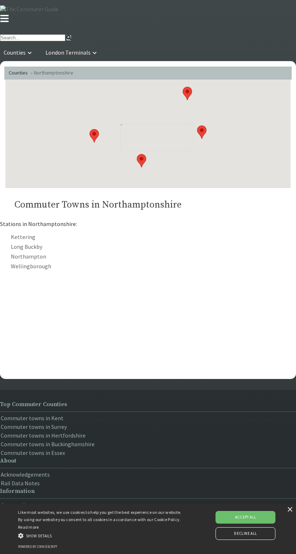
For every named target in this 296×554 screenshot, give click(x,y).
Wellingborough (31, 266)
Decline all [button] (245, 533)
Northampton (28, 256)
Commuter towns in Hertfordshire (43, 435)
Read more (28, 527)
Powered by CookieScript (37, 547)
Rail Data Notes (20, 483)
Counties (18, 72)
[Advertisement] (148, 323)
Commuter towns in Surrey (34, 426)
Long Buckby (26, 246)
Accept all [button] (245, 517)
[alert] (148, 528)
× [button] (289, 509)
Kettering (23, 236)
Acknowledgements (25, 474)
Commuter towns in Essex (33, 452)
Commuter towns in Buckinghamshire (48, 444)
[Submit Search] (68, 38)
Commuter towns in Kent (32, 418)
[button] (187, 93)
